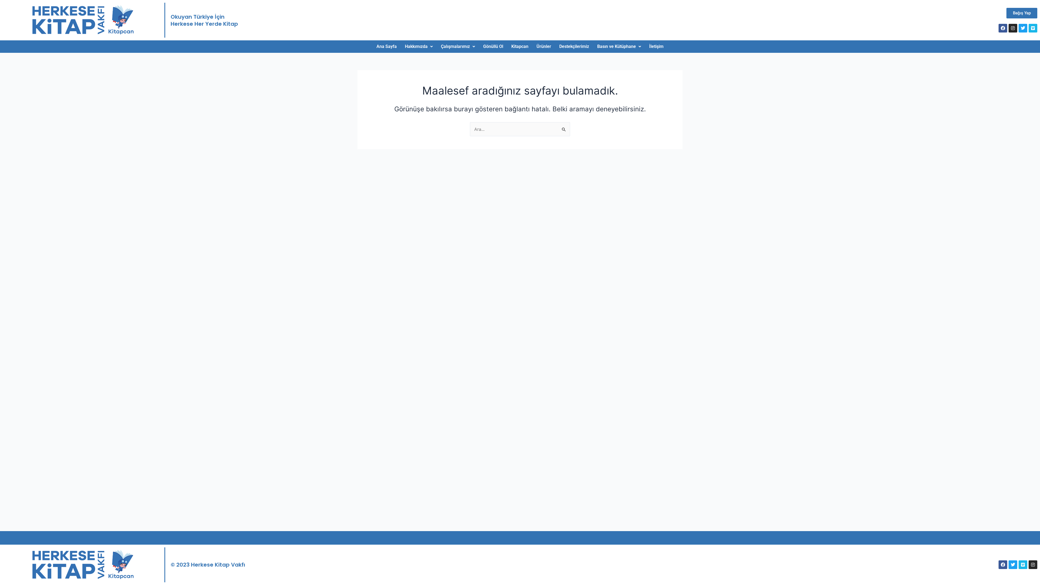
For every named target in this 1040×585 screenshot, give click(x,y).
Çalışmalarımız (455, 46)
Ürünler (544, 46)
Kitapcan (519, 46)
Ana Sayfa (386, 46)
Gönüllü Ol (493, 46)
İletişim (656, 46)
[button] (419, 46)
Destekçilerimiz (574, 46)
